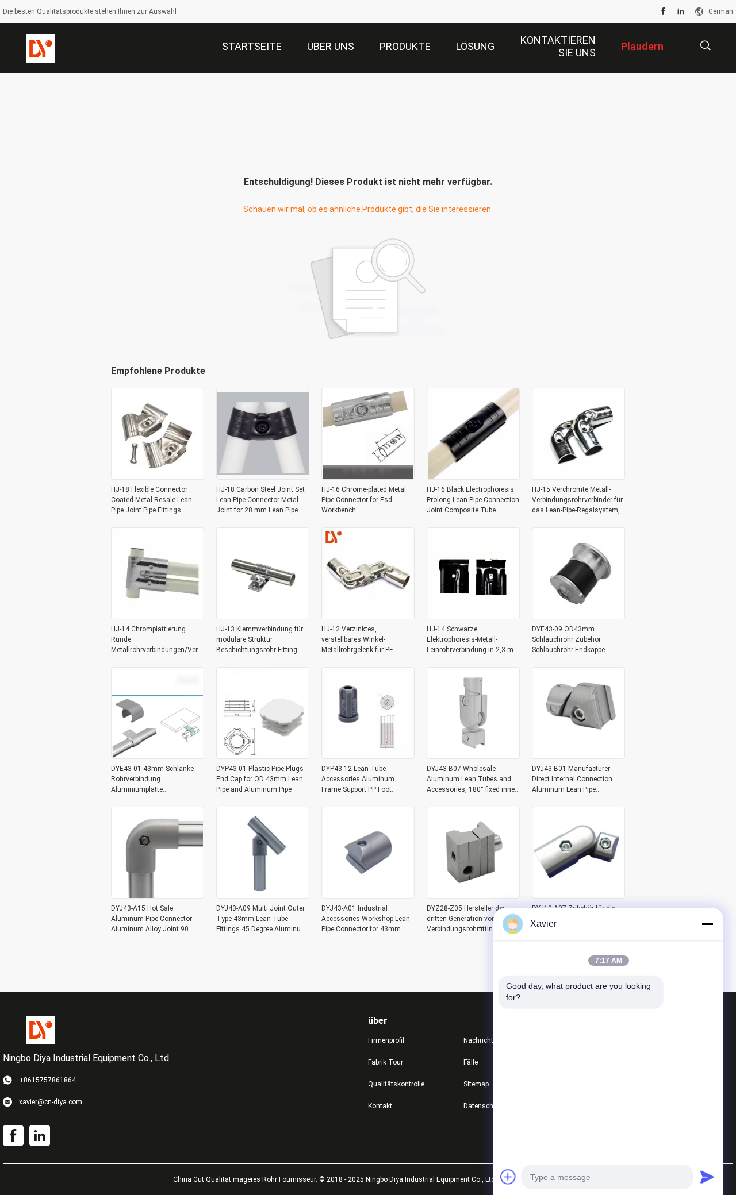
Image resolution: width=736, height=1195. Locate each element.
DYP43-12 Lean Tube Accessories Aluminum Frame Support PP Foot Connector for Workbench (360, 780)
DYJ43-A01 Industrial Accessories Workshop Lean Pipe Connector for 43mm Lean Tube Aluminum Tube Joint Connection (365, 919)
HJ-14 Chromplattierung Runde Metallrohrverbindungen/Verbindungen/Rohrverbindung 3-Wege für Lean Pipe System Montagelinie (157, 640)
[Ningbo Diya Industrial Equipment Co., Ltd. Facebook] (663, 11)
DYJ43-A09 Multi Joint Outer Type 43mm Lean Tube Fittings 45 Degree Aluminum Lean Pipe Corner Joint (261, 919)
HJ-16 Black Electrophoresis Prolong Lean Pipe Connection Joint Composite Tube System (473, 500)
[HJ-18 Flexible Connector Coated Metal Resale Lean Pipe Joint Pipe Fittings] (158, 476)
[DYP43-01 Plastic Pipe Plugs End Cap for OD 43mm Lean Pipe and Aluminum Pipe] (263, 755)
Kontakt (380, 1106)
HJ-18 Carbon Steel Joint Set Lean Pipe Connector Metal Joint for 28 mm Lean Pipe (260, 499)
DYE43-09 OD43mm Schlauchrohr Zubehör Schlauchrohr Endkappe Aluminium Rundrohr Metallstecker (568, 640)
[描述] (705, 46)
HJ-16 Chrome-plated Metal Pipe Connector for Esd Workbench (363, 499)
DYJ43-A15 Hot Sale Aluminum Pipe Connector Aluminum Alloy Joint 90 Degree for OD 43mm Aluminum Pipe (151, 919)
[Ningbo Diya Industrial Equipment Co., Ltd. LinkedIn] (680, 11)
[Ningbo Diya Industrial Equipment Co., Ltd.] (40, 48)
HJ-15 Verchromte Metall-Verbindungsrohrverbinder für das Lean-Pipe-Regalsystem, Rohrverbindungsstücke (577, 500)
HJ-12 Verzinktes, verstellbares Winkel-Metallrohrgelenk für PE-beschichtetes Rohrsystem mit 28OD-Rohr (363, 640)
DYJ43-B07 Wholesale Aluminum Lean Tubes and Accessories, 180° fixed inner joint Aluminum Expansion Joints (472, 780)
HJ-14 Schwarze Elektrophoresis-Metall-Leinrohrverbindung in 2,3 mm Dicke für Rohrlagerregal (473, 640)
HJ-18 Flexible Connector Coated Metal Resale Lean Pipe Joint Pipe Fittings (151, 499)
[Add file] (508, 1176)
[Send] (707, 1176)
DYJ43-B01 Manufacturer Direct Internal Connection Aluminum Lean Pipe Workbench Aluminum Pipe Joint (573, 780)
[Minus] (707, 924)
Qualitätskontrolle (396, 1084)
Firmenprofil (386, 1040)
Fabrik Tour (385, 1062)
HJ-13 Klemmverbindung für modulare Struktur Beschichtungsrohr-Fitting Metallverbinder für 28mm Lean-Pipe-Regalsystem (259, 640)
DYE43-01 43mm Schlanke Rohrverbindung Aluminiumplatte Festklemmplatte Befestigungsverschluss (152, 780)
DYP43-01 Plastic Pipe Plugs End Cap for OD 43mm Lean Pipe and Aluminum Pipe (260, 779)
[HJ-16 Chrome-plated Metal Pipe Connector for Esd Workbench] (368, 476)
